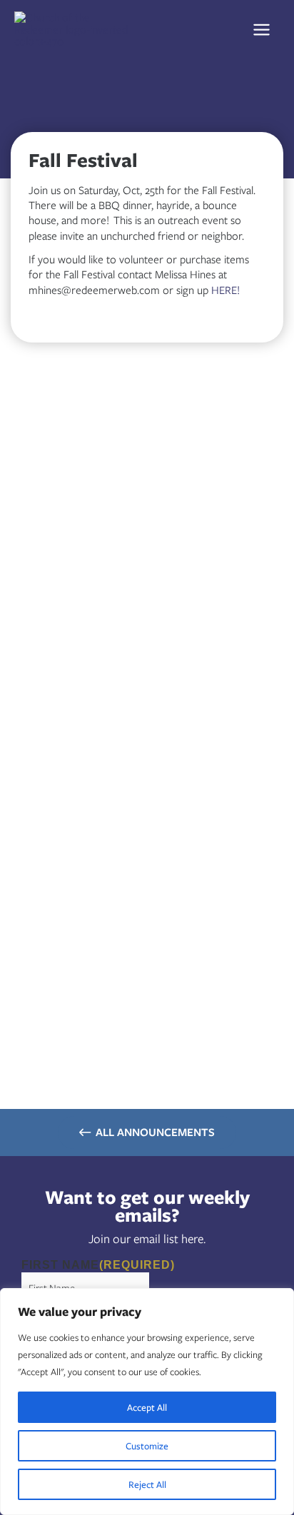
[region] (147, 1401)
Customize (147, 1445)
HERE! (225, 290)
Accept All (147, 1407)
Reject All (147, 1484)
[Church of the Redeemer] (75, 28)
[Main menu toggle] (266, 29)
